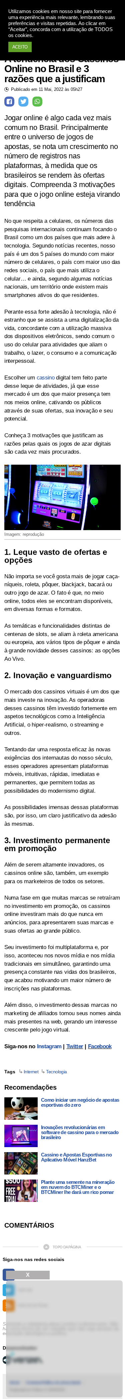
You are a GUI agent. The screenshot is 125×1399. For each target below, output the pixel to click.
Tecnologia (56, 1071)
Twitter (74, 1046)
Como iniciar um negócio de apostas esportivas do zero (80, 1102)
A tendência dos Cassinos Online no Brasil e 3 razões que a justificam (61, 69)
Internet (31, 1071)
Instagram (49, 1046)
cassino (45, 377)
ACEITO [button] (20, 46)
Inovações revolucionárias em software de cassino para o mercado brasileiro (80, 1132)
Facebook (100, 1046)
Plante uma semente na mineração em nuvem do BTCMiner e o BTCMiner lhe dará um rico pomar (77, 1187)
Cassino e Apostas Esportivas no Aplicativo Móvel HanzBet (76, 1157)
